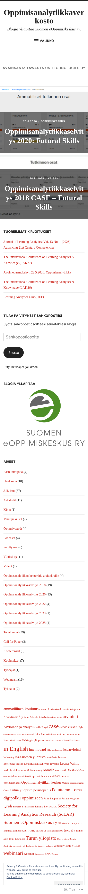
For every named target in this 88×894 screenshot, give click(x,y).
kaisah (53, 178)
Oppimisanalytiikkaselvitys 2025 (24, 622)
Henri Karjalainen (71, 740)
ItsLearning (8, 757)
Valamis (49, 846)
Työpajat (9, 670)
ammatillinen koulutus (20, 709)
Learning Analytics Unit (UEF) (23, 297)
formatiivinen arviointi (53, 734)
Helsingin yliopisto (33, 740)
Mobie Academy (34, 770)
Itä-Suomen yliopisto (30, 757)
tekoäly (69, 830)
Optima (65, 783)
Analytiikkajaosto (71, 709)
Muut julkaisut (12, 519)
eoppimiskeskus (53, 121)
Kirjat (7, 509)
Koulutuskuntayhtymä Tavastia (41, 763)
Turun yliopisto (41, 838)
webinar (29, 853)
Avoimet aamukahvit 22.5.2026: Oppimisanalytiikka (37, 272)
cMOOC (63, 727)
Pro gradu (74, 799)
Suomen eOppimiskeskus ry (30, 822)
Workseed (39, 854)
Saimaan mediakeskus (23, 807)
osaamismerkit (76, 783)
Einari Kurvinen (23, 734)
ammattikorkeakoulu (50, 709)
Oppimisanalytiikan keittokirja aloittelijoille (31, 575)
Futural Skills (73, 734)
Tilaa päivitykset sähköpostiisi (32, 316)
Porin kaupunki (52, 798)
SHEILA (53, 807)
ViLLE (76, 845)
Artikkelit (9, 500)
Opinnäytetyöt (12, 528)
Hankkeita (10, 481)
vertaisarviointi (62, 845)
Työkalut (9, 688)
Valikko (47, 41)
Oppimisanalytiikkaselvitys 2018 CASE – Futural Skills (44, 197)
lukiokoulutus (18, 770)
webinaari (13, 853)
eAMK (73, 727)
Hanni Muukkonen (12, 740)
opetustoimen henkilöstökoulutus (50, 776)
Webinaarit (10, 679)
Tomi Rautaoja (17, 838)
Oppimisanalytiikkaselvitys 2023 (24, 613)
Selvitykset (10, 547)
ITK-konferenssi (54, 750)
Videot (7, 566)
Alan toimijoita (13, 472)
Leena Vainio (69, 763)
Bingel (45, 727)
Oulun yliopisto (21, 790)
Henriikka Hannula (54, 740)
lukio (6, 770)
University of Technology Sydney (29, 846)
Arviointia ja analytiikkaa (22, 727)
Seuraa (13, 353)
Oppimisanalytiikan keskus (41, 782)
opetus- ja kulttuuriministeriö (17, 776)
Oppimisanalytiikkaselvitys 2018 (24, 585)
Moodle (48, 770)
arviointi (70, 716)
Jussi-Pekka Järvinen (56, 757)
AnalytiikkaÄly (13, 717)
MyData (80, 770)
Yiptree (54, 854)
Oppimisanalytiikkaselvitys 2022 (24, 604)
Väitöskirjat (10, 556)
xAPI (48, 853)
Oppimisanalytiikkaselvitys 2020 (24, 594)
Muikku (72, 770)
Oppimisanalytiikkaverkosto (44, 16)
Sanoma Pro (41, 806)
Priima (65, 798)
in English (15, 748)
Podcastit (9, 538)
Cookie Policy (15, 877)
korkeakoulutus (13, 763)
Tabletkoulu (63, 823)
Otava (6, 790)
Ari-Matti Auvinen (47, 717)
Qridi (7, 806)
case (54, 726)
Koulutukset (11, 660)
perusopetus (42, 790)
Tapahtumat (11, 632)
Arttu (59, 717)
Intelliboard (37, 750)
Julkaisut (9, 490)
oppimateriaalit (11, 782)
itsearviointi (72, 750)
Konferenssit (11, 651)
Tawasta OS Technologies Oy (49, 831)
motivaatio (61, 770)
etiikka (36, 734)
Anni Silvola (31, 717)
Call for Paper (12, 641)
